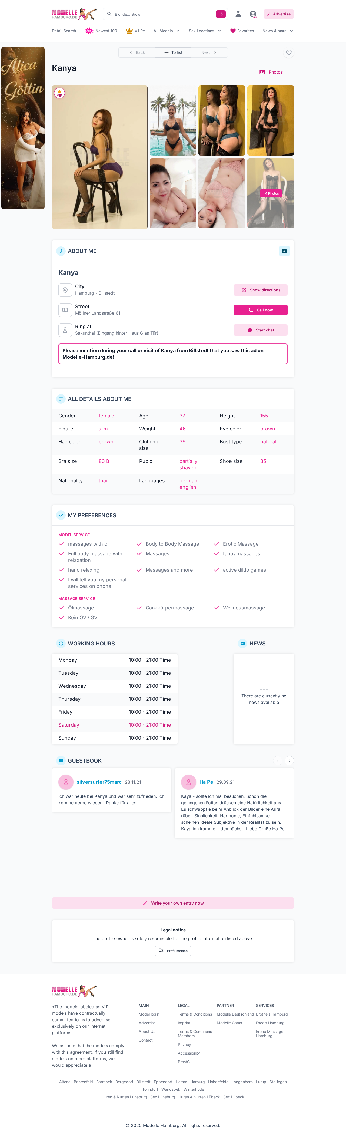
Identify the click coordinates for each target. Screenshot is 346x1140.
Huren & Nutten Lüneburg (124, 1097)
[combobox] (165, 14)
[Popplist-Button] (288, 52)
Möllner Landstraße (94, 313)
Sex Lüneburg (162, 1097)
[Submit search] (221, 14)
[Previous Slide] (277, 760)
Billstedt (107, 293)
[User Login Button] (238, 13)
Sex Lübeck (233, 1097)
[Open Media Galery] (100, 157)
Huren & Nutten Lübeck (199, 1097)
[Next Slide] (289, 760)
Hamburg (84, 293)
